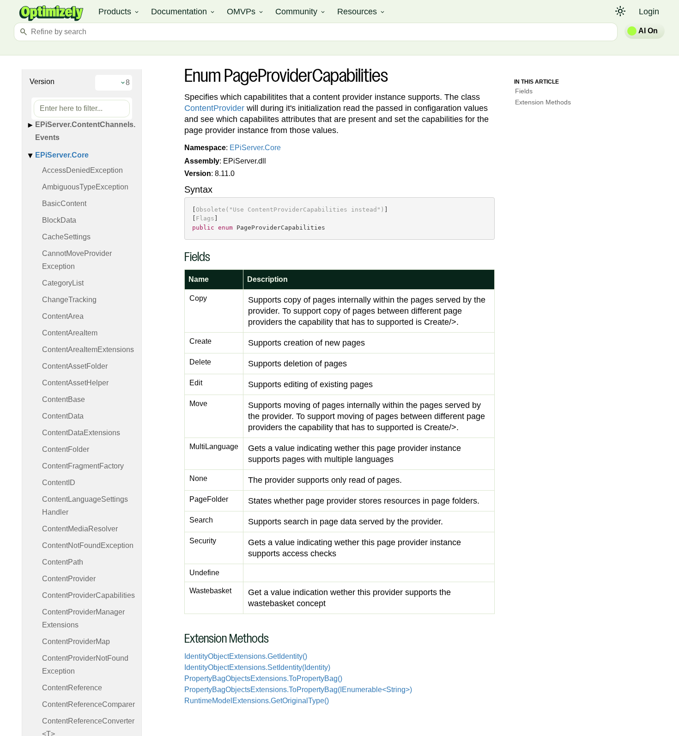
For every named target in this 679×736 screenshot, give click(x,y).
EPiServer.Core (62, 155)
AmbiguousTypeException (85, 187)
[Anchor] (179, 258)
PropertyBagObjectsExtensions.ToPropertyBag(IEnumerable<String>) (298, 689)
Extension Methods (543, 102)
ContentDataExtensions (81, 433)
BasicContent (64, 203)
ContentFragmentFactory (83, 466)
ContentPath (62, 562)
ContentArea (63, 316)
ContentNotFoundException (87, 545)
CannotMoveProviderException (77, 259)
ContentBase (63, 399)
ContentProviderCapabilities (88, 595)
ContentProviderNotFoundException (85, 664)
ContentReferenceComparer (88, 704)
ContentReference (72, 688)
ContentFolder (65, 449)
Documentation (183, 11)
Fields (524, 91)
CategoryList (63, 283)
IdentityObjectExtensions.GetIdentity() (245, 656)
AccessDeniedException (82, 170)
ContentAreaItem (69, 333)
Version (42, 81)
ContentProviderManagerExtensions (83, 618)
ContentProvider (69, 579)
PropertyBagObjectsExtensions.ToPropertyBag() (263, 678)
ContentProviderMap (76, 641)
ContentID (58, 483)
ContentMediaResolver (80, 529)
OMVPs (245, 11)
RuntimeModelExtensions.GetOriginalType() (256, 701)
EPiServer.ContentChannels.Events (85, 131)
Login (649, 11)
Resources (361, 11)
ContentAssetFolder (75, 366)
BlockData (59, 220)
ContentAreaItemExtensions (88, 349)
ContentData (63, 416)
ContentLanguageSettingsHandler (85, 505)
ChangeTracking (69, 300)
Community (300, 11)
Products (119, 11)
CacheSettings (66, 237)
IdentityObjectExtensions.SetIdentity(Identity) (257, 667)
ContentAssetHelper (75, 383)
